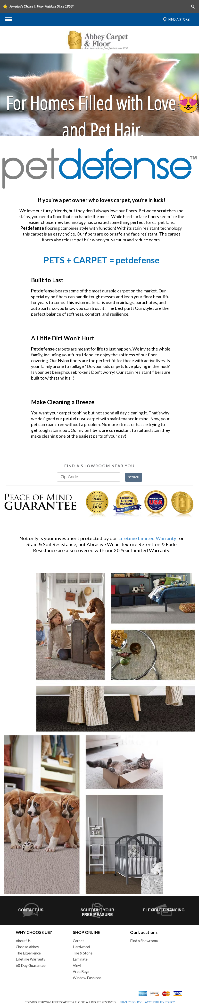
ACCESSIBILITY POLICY (160, 1002)
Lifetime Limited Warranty (147, 538)
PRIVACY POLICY (130, 1002)
